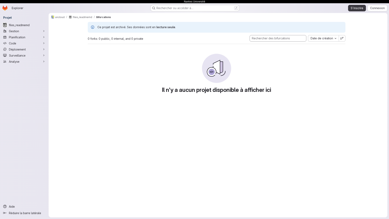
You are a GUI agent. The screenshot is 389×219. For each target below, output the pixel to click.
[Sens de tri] (342, 38)
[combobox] (323, 38)
